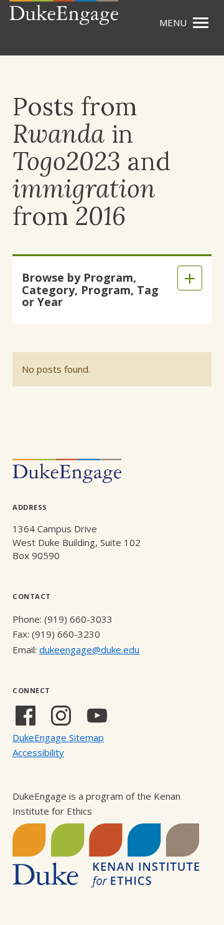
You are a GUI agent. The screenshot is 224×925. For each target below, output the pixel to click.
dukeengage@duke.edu (89, 649)
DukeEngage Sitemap (58, 737)
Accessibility (38, 752)
